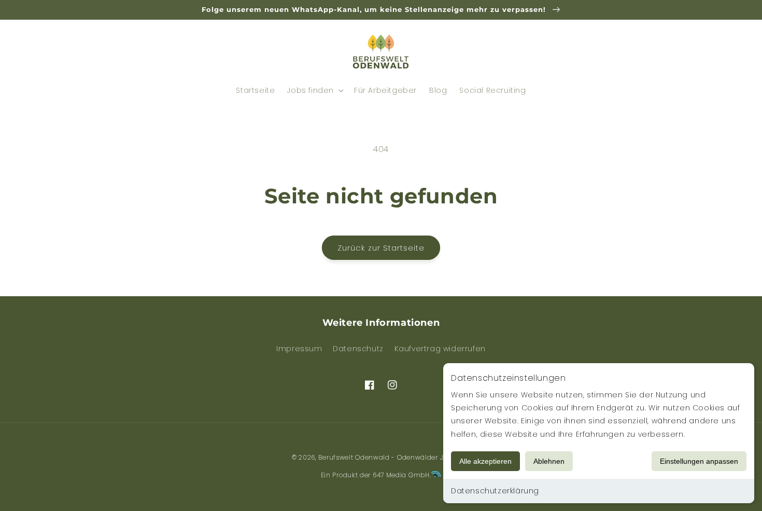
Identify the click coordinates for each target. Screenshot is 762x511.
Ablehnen (549, 461)
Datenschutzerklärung (495, 491)
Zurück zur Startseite (381, 247)
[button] (107, 51)
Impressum (299, 348)
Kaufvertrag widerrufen (440, 348)
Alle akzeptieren (485, 461)
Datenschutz (358, 348)
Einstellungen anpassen (699, 461)
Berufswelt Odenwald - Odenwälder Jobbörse (394, 457)
